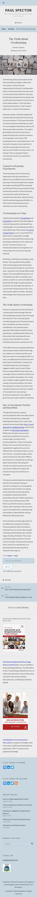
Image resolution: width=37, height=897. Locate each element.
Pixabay (9, 555)
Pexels (16, 555)
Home (4, 29)
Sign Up (7, 566)
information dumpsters (20, 430)
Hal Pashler (7, 221)
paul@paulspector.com (10, 860)
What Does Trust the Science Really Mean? (16, 819)
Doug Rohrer (25, 218)
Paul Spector (18, 10)
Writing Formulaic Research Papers (14, 825)
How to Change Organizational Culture (15, 799)
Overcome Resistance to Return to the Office (17, 805)
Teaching (11, 29)
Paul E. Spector (19, 47)
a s (29, 230)
